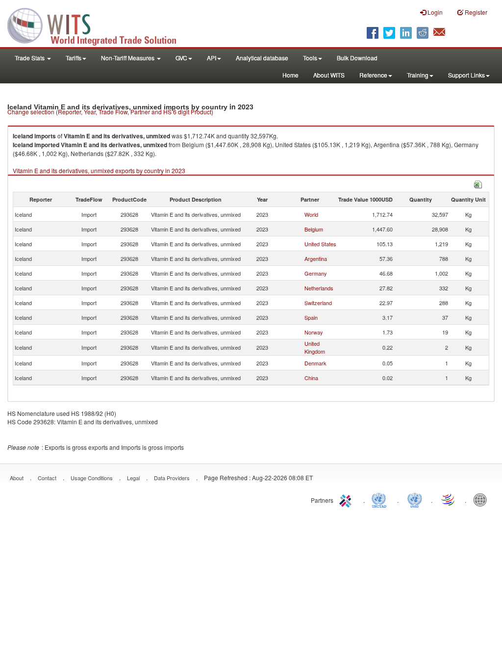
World (311, 214)
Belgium (313, 229)
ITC (347, 499)
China (311, 378)
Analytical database (262, 57)
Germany (315, 273)
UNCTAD (381, 499)
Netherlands (318, 288)
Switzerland (318, 303)
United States (320, 244)
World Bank (482, 499)
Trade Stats (30, 57)
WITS (98, 24)
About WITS (329, 75)
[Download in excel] (478, 183)
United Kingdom (314, 347)
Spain (311, 317)
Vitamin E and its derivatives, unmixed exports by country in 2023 (99, 170)
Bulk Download (357, 57)
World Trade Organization (448, 499)
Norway (313, 332)
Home (290, 75)
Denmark (315, 363)
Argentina (315, 258)
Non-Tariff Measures (128, 57)
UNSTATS (415, 499)
